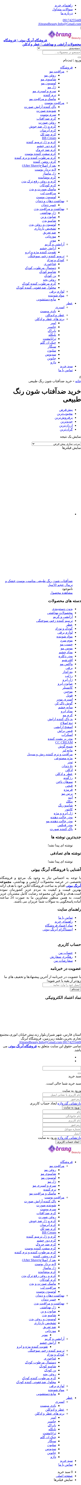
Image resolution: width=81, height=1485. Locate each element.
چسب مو (66, 644)
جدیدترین (66, 421)
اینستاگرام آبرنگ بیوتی (58, 929)
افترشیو (67, 660)
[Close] (79, 1073)
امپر (53, 323)
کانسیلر (67, 687)
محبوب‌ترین (65, 413)
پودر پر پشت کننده (60, 738)
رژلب (69, 675)
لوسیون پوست (46, 197)
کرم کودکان (48, 185)
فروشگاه (66, 67)
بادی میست (48, 311)
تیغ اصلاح (66, 723)
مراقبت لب (48, 193)
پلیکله (52, 334)
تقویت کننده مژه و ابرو (40, 252)
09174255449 (72, 20)
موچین (68, 691)
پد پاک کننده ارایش (60, 719)
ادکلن (69, 770)
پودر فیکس (65, 825)
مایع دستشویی (46, 299)
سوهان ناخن (64, 781)
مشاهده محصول (61, 592)
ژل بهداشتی (48, 213)
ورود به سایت (71, 1107)
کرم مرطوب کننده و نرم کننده (35, 157)
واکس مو (66, 664)
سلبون (51, 350)
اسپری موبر (64, 699)
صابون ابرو (65, 683)
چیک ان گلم (48, 342)
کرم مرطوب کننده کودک (39, 283)
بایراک (52, 331)
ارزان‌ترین (66, 425)
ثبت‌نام (75, 989)
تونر (70, 762)
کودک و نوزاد (55, 260)
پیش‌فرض (66, 409)
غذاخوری (50, 264)
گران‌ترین (66, 429)
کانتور (69, 809)
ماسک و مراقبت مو (42, 99)
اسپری (59, 307)
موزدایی (50, 236)
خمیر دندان (48, 205)
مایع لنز (67, 750)
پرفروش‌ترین (64, 417)
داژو (53, 362)
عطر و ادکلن (64, 774)
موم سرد (66, 640)
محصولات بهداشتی (60, 613)
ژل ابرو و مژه (63, 813)
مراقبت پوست (54, 103)
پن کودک (50, 275)
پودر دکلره (66, 656)
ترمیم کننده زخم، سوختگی (46, 256)
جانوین (51, 358)
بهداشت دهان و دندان (50, 201)
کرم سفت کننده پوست (40, 153)
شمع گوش (65, 746)
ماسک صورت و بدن (42, 189)
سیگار (52, 346)
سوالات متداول (62, 9)
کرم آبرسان (48, 130)
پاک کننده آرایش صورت (40, 106)
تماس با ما (65, 370)
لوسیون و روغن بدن (42, 224)
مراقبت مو (56, 71)
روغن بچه (49, 279)
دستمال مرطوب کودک (40, 268)
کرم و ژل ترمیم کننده (41, 142)
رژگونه (68, 778)
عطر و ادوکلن (54, 315)
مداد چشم (66, 652)
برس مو (67, 793)
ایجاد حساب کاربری (68, 1141)
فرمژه (68, 789)
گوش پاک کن (64, 703)
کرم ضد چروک (46, 150)
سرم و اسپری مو (44, 91)
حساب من (65, 953)
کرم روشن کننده (44, 161)
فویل (69, 695)
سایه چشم (65, 707)
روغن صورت (47, 122)
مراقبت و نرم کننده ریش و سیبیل (50, 754)
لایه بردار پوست (45, 169)
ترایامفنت (49, 338)
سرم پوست (48, 114)
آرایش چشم (48, 248)
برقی (69, 668)
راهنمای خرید (64, 5)
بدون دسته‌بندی (62, 609)
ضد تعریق (49, 232)
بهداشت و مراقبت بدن (49, 209)
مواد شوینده (56, 295)
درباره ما (67, 13)
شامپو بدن (49, 220)
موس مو (67, 648)
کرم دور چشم (46, 146)
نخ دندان (67, 766)
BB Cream (49, 138)
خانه (78, 381)
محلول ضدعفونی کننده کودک (36, 287)
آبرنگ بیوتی (73, 885)
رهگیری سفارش (61, 956)
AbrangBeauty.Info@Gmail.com (59, 24)
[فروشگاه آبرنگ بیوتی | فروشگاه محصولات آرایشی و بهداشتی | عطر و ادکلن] (64, 1154)
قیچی (69, 785)
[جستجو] (79, 57)
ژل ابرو (68, 679)
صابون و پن (48, 216)
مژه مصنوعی (63, 758)
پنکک (69, 801)
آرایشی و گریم (54, 244)
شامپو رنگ (65, 805)
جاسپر (51, 327)
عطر (69, 303)
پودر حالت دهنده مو (59, 821)
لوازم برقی (56, 291)
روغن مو (50, 75)
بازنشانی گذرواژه (69, 1103)
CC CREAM (64, 742)
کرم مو (68, 715)
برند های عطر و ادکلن (49, 319)
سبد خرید (66, 366)
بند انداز (68, 672)
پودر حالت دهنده (61, 817)
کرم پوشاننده (47, 177)
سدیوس (50, 354)
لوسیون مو (48, 83)
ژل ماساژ (49, 173)
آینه (70, 797)
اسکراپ (67, 734)
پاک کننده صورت (61, 829)
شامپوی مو (48, 79)
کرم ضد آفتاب (46, 118)
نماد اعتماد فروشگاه (59, 925)
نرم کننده (49, 95)
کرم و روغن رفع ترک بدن (38, 181)
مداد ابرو (67, 711)
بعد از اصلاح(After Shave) (39, 165)
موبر (53, 240)
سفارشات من (63, 960)
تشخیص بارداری (45, 228)
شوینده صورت (46, 110)
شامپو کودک (47, 272)
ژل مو (52, 87)
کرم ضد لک (48, 134)
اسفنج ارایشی (63, 727)
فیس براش (65, 731)
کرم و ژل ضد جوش (42, 126)
